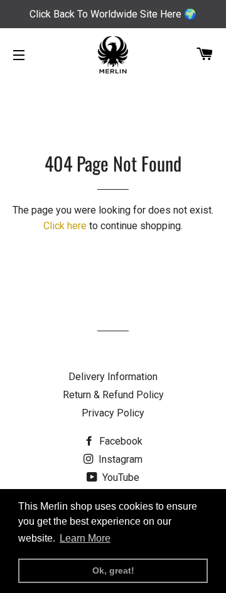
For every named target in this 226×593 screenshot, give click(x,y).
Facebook (120, 441)
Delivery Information (113, 377)
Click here (65, 226)
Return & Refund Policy (113, 395)
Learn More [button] (85, 538)
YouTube (119, 477)
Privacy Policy (113, 413)
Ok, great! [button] (113, 570)
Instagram (119, 459)
